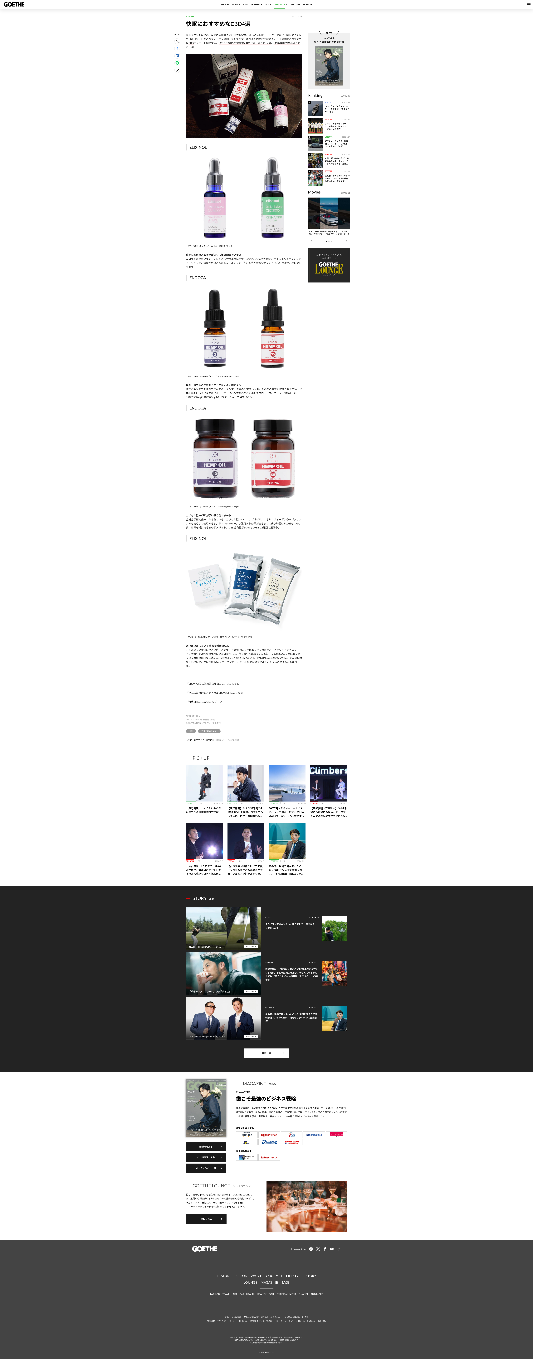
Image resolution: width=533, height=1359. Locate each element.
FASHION (215, 1294)
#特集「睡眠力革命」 (209, 731)
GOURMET (256, 4)
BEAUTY (261, 1294)
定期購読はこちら (206, 1157)
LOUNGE (308, 4)
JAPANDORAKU (251, 1317)
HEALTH (210, 740)
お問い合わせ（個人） (284, 1321)
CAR (245, 4)
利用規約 (243, 1321)
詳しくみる (206, 1219)
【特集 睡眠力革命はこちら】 (202, 701)
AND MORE (317, 1294)
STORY (311, 1276)
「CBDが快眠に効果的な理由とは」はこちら (243, 43)
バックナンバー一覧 (206, 1168)
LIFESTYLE (279, 4)
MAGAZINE (269, 1282)
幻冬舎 (305, 1317)
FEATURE (295, 4)
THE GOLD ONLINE (291, 1317)
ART (235, 1294)
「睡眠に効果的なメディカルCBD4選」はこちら (213, 692)
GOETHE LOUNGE (233, 1317)
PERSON (225, 4)
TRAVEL (226, 1294)
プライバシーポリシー (227, 1321)
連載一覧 (266, 1053)
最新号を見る (206, 1146)
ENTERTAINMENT (286, 1294)
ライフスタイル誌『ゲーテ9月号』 (318, 1108)
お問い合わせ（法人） (306, 1321)
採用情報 (322, 1321)
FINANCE (304, 1294)
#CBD (190, 731)
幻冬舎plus (275, 1317)
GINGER (264, 1317)
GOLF (268, 4)
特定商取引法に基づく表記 (260, 1321)
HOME (189, 740)
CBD (191, 43)
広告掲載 (211, 1321)
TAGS (285, 1282)
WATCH (236, 4)
